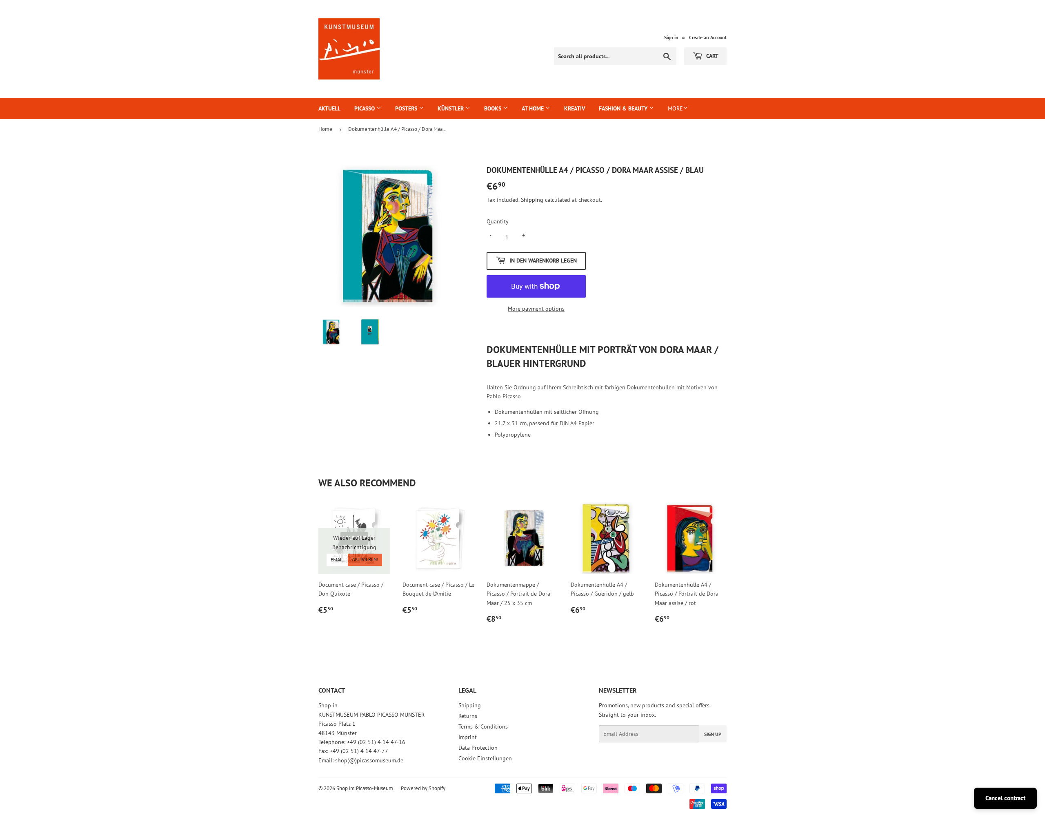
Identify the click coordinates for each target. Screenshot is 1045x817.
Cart (711, 56)
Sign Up (712, 734)
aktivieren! (365, 559)
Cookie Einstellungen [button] (485, 758)
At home (533, 108)
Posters (407, 108)
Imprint (467, 737)
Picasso (365, 108)
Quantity (498, 221)
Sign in (671, 37)
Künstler (451, 108)
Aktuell (329, 108)
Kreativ (574, 108)
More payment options (536, 308)
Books (493, 108)
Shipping (532, 199)
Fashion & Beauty (624, 108)
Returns (467, 716)
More (675, 108)
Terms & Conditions (483, 726)
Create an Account (708, 37)
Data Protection (478, 747)
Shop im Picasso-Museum (364, 788)
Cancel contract (1005, 798)
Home (325, 129)
